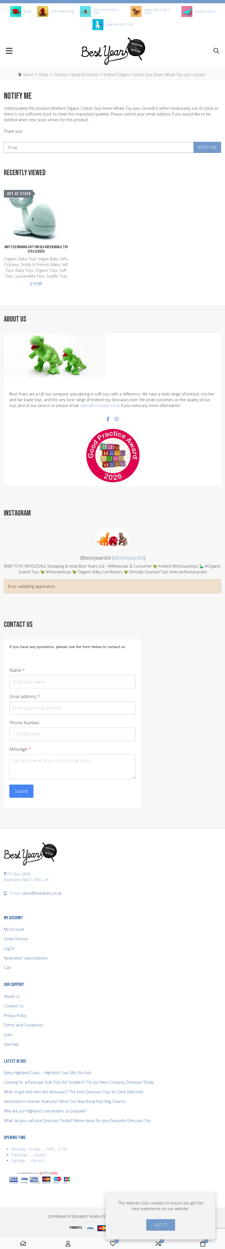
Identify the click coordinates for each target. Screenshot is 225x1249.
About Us (12, 996)
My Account (14, 929)
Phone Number (24, 723)
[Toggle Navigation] (9, 51)
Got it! (160, 1224)
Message (20, 749)
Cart (7, 967)
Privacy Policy (15, 1015)
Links (8, 1034)
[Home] (23, 1244)
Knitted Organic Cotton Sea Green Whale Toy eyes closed (36, 249)
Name (17, 670)
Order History (16, 938)
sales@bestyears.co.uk (100, 405)
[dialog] (160, 1215)
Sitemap (11, 1044)
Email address (24, 696)
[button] (216, 51)
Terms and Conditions (23, 1025)
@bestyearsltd (128, 557)
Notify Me (207, 147)
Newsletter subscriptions (26, 958)
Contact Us (14, 1005)
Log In (9, 948)
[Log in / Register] (68, 1243)
